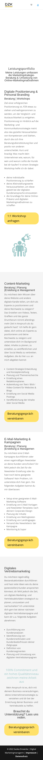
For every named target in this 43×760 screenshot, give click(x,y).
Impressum (31, 752)
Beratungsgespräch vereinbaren (20, 416)
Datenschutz (21, 756)
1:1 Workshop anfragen (16, 218)
